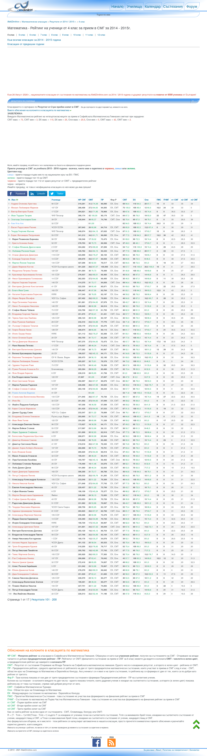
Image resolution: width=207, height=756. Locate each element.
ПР (102, 199)
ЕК (134, 199)
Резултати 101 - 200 (44, 599)
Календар (153, 6)
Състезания (173, 6)
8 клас (55, 34)
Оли (147, 199)
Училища (134, 6)
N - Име (12, 199)
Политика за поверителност (175, 749)
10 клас (77, 34)
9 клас (66, 34)
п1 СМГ (174, 199)
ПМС (159, 199)
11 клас (89, 34)
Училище (56, 199)
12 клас (102, 34)
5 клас (22, 34)
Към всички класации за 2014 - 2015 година (34, 40)
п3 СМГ (194, 199)
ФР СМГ (82, 199)
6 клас (33, 34)
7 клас (44, 34)
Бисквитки (194, 749)
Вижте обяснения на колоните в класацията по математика (38, 110)
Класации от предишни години (25, 44)
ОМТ (91, 199)
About (158, 749)
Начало (117, 6)
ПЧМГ (166, 199)
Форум (191, 6)
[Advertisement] (98, 69)
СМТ (125, 199)
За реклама (149, 749)
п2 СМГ (184, 199)
